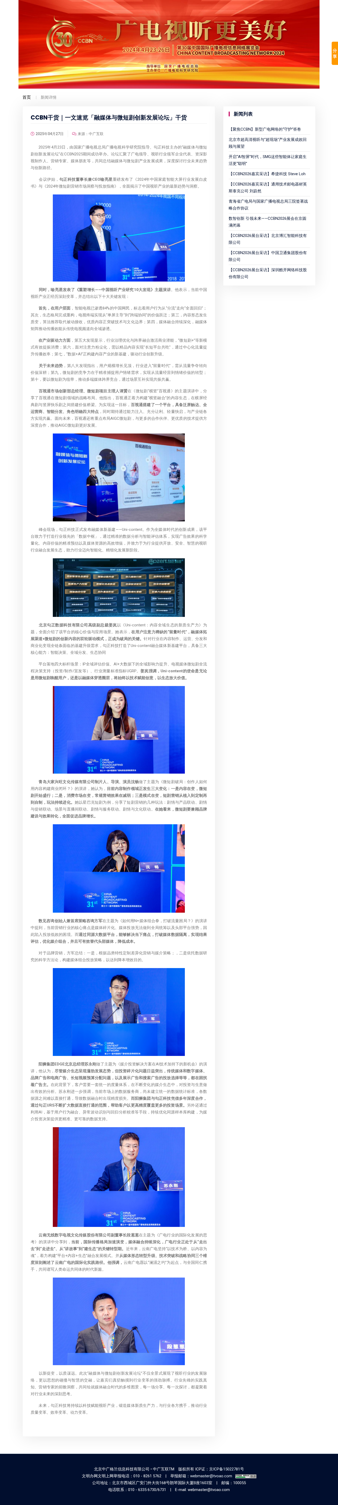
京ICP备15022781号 (226, 1469)
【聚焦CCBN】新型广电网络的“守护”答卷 (265, 129)
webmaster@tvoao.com (211, 1476)
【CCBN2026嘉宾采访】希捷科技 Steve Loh (267, 174)
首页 (26, 97)
